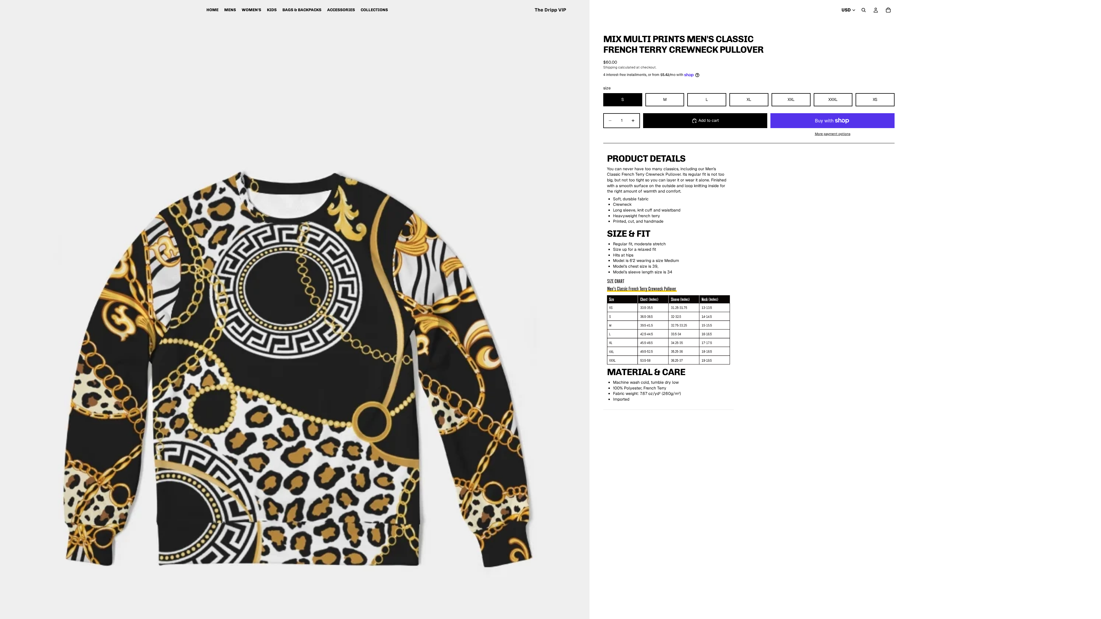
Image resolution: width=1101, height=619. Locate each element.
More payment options (832, 134)
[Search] (863, 10)
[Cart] (888, 10)
